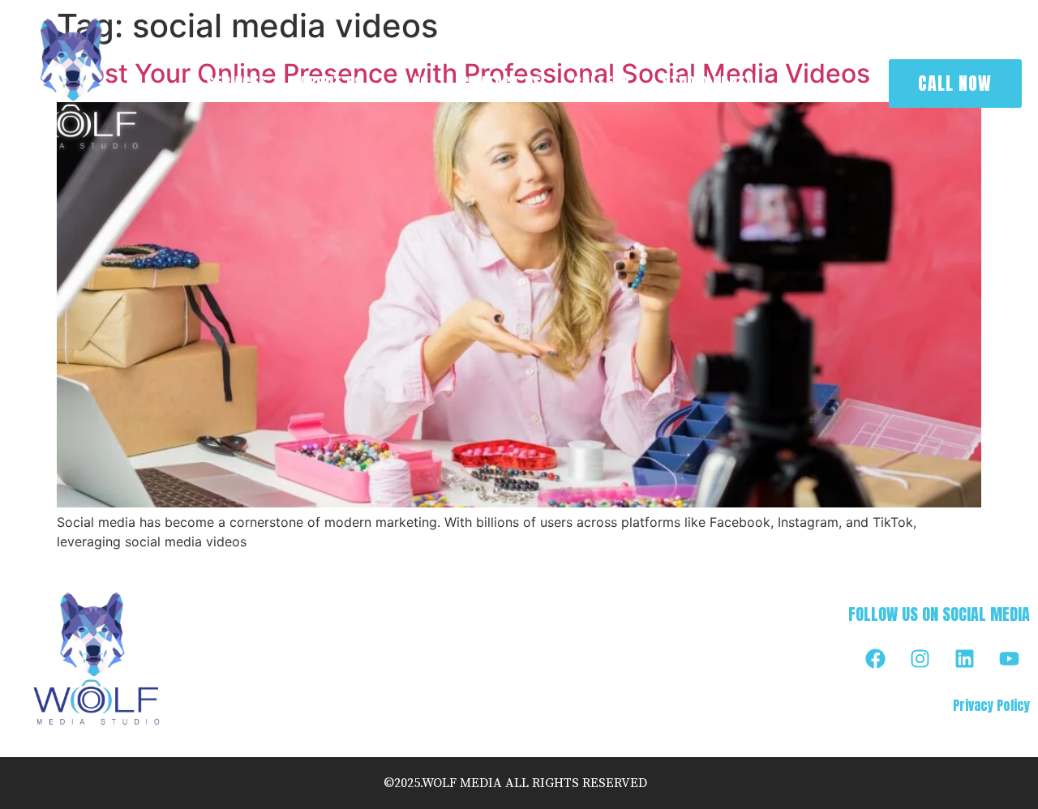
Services (236, 83)
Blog (412, 83)
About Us (331, 83)
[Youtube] (1009, 659)
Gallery (601, 83)
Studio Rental (711, 83)
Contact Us (501, 83)
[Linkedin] (965, 659)
